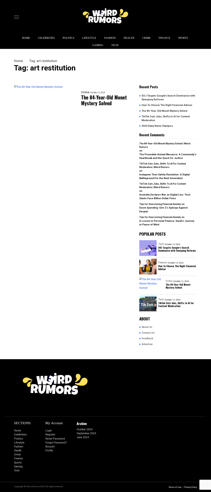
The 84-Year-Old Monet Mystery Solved (104, 100)
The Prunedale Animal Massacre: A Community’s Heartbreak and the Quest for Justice (167, 156)
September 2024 (86, 433)
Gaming (97, 45)
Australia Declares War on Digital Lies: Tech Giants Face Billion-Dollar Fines (164, 196)
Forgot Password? (56, 442)
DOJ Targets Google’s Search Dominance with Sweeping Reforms (168, 97)
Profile (49, 450)
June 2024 (83, 437)
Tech (114, 45)
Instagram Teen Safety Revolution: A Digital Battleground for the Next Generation (164, 176)
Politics (68, 37)
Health (129, 37)
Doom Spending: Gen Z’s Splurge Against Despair (163, 209)
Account (50, 446)
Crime (146, 37)
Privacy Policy (190, 487)
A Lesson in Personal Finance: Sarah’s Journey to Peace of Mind (166, 222)
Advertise (147, 344)
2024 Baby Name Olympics (157, 125)
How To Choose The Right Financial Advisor (167, 105)
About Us (147, 327)
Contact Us (148, 332)
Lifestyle (89, 37)
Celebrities (46, 37)
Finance (164, 37)
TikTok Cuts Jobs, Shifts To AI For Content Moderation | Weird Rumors (162, 165)
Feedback (147, 338)
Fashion (110, 37)
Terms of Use (174, 487)
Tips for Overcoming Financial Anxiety (160, 204)
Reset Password (55, 438)
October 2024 (84, 429)
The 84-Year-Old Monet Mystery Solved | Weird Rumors (164, 145)
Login (48, 430)
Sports (183, 37)
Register (50, 434)
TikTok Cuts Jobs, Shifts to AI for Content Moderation (166, 118)
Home (26, 37)
